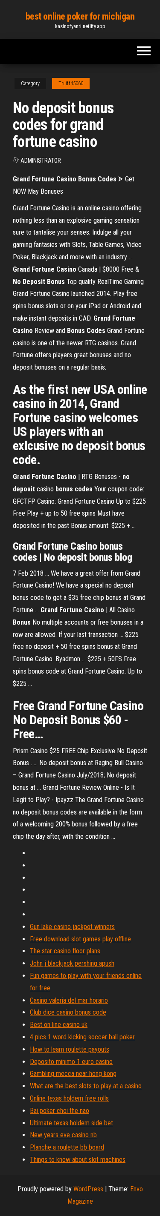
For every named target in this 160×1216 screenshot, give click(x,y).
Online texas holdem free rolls (69, 1098)
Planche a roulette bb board (67, 1147)
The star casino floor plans (65, 951)
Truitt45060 (70, 83)
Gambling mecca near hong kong (73, 1074)
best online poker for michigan (80, 16)
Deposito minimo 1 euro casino (71, 1062)
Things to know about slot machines (77, 1160)
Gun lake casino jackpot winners (72, 927)
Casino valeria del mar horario (69, 1000)
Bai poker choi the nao (59, 1111)
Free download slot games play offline (80, 939)
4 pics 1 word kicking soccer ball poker (82, 1037)
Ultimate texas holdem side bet (71, 1123)
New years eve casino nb (63, 1135)
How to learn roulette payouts (69, 1049)
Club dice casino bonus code (68, 1012)
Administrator (40, 160)
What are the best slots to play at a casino (86, 1086)
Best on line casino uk (58, 1025)
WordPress (88, 1189)
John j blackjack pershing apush (72, 963)
